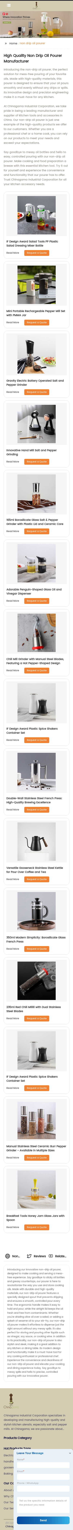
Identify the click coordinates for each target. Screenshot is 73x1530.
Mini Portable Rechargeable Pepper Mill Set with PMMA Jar (35, 313)
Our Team (10, 1502)
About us (10, 1490)
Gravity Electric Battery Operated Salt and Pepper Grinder (35, 383)
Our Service (11, 1508)
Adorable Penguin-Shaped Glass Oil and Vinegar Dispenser (34, 591)
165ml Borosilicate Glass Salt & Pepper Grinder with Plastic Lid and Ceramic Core (34, 522)
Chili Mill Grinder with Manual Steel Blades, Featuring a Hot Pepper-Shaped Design (35, 661)
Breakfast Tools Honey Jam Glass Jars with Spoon (35, 1218)
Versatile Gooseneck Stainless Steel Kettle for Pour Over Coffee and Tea (34, 870)
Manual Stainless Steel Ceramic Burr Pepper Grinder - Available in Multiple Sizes (36, 1148)
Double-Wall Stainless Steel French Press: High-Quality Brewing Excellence (34, 800)
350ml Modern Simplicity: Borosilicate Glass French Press (36, 939)
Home (13, 43)
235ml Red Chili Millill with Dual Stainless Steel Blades (33, 1009)
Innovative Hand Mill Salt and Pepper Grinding (31, 452)
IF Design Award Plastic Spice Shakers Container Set (32, 731)
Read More (12, 253)
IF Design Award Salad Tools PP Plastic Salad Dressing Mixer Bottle (32, 243)
